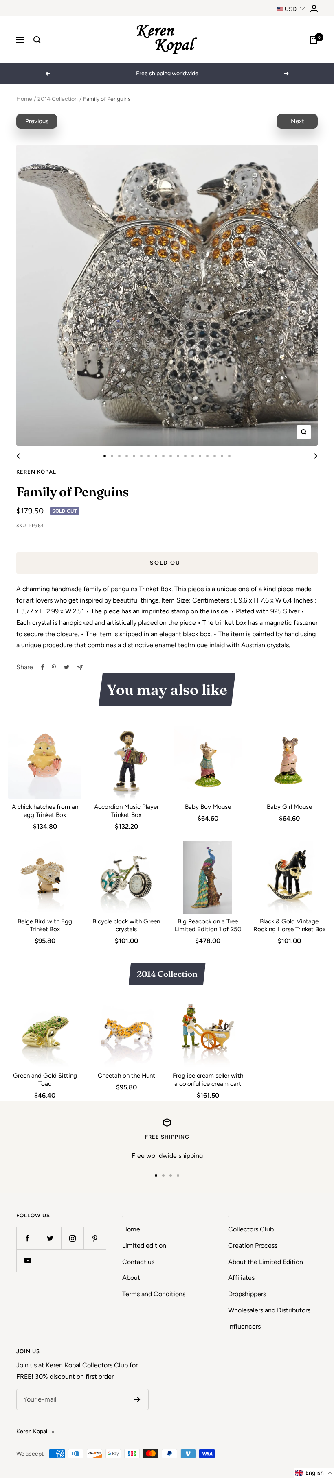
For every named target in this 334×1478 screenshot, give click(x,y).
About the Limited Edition (265, 1262)
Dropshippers (247, 1294)
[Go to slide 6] (141, 456)
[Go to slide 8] (156, 456)
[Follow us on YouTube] (27, 1260)
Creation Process (252, 1245)
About (131, 1278)
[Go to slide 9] (163, 456)
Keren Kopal (36, 472)
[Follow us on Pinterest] (95, 1238)
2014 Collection (57, 99)
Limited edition (144, 1245)
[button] (314, 1473)
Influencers (244, 1326)
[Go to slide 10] (170, 456)
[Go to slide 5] (134, 456)
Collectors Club (251, 1229)
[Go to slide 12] (185, 456)
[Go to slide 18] (229, 456)
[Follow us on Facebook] (27, 1238)
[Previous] (19, 456)
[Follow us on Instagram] (72, 1238)
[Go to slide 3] (119, 456)
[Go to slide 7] (148, 456)
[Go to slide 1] (104, 456)
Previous (36, 121)
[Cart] (314, 40)
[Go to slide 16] (214, 456)
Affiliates (241, 1278)
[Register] (137, 1399)
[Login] (314, 8)
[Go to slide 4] (126, 456)
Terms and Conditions (153, 1294)
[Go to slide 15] (207, 456)
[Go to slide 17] (222, 456)
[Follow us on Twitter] (50, 1238)
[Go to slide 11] (178, 456)
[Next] (314, 456)
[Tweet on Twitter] (66, 667)
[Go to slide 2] (112, 456)
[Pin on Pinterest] (54, 667)
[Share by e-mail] (80, 667)
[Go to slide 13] (192, 456)
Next (297, 121)
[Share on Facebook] (42, 667)
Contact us (138, 1262)
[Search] (37, 40)
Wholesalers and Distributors (269, 1310)
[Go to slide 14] (200, 456)
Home (24, 99)
